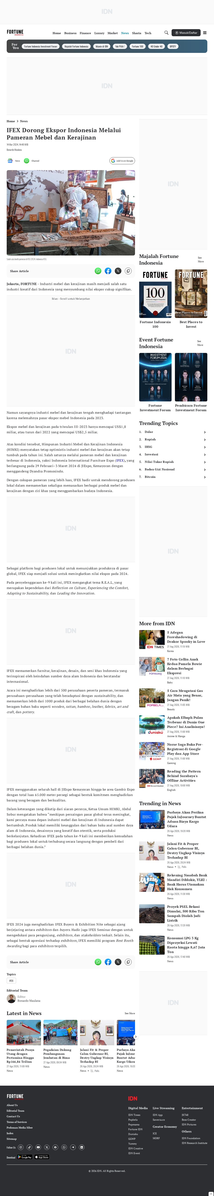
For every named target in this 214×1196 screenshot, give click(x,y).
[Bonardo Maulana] (11, 998)
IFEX (120, 460)
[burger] (204, 32)
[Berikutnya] (135, 1036)
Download (11, 1157)
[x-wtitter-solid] (118, 271)
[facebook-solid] (108, 271)
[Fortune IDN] (16, 33)
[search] (166, 32)
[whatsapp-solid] (98, 271)
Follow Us (11, 1147)
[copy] (128, 271)
